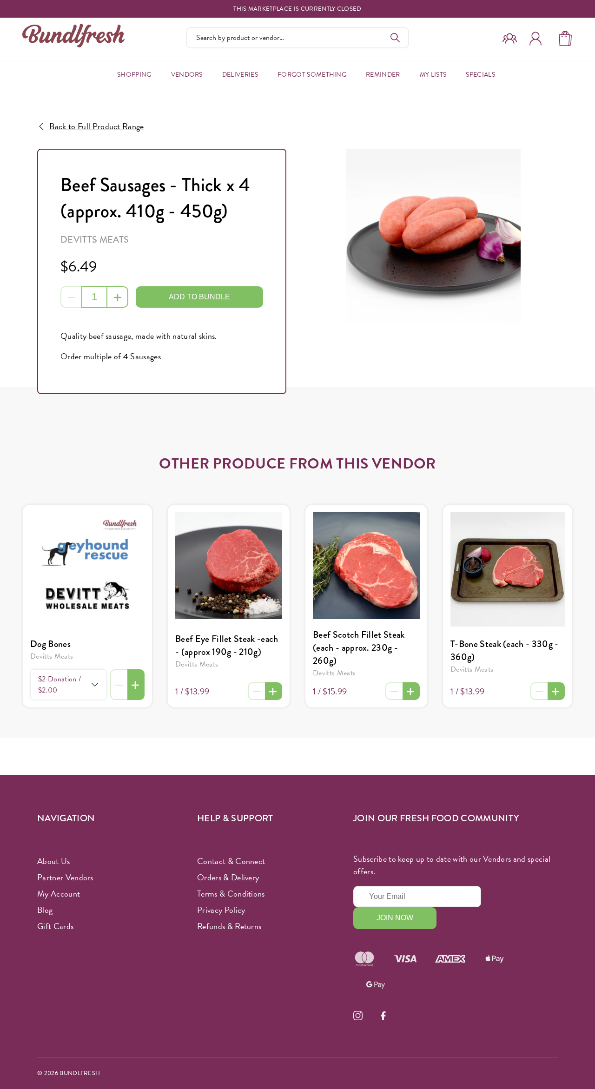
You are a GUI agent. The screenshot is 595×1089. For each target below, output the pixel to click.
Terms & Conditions (231, 893)
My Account (58, 893)
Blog (45, 910)
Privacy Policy (221, 910)
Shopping (134, 74)
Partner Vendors (65, 877)
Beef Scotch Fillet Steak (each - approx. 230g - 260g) (359, 647)
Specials (480, 74)
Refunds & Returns (229, 926)
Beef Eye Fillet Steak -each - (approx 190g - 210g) (226, 645)
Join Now (395, 918)
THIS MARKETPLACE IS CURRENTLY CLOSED (297, 9)
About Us (53, 861)
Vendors (187, 74)
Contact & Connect (231, 861)
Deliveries (240, 74)
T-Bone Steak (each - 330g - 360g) (504, 650)
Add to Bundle (199, 297)
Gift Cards (55, 926)
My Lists (433, 74)
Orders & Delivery (228, 877)
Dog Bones (50, 644)
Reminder (383, 74)
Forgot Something (312, 74)
